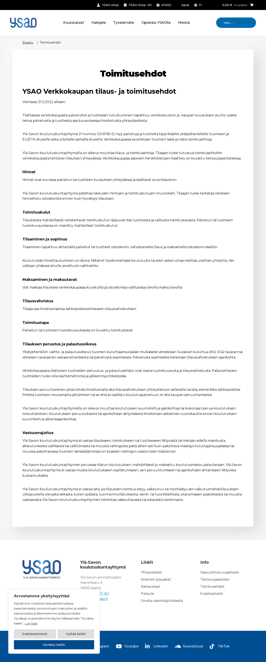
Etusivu (27, 42)
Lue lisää (31, 623)
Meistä (184, 23)
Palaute (147, 594)
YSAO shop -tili (140, 5)
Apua (185, 5)
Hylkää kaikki (76, 634)
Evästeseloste (211, 594)
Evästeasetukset (34, 634)
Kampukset (150, 587)
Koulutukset (73, 23)
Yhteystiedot (151, 572)
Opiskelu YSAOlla (156, 23)
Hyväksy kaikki (54, 645)
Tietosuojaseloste (214, 579)
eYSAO (166, 5)
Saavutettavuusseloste (219, 572)
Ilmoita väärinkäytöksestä (162, 601)
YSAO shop (110, 5)
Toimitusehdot (212, 587)
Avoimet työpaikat (156, 579)
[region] (54, 621)
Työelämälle (123, 23)
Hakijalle (98, 23)
